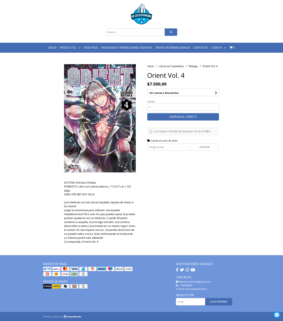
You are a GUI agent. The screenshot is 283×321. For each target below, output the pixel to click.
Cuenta (216, 47)
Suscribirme (218, 301)
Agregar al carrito (183, 117)
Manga (193, 66)
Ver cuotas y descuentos (164, 92)
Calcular (204, 146)
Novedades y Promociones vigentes (126, 47)
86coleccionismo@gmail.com (194, 281)
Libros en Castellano (172, 66)
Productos (68, 47)
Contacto (200, 47)
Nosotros (91, 47)
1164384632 (185, 285)
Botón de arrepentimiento (192, 288)
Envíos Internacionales (173, 47)
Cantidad (151, 101)
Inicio (52, 47)
